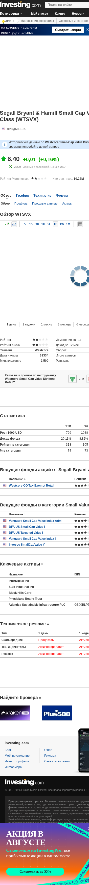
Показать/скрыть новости (80, 224)
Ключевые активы (20, 564)
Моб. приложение (17, 755)
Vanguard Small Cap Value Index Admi (35, 521)
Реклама (50, 755)
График (22, 195)
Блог (8, 750)
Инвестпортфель (17, 761)
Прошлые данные (45, 203)
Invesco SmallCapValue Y (27, 544)
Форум (62, 195)
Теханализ (42, 195)
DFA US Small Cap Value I (27, 527)
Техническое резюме (23, 623)
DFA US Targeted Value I (26, 532)
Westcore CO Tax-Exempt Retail (31, 485)
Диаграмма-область (14, 224)
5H (49, 224)
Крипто (60, 13)
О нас (48, 750)
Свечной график (7, 224)
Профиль (20, 203)
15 (31, 224)
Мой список (39, 13)
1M (68, 224)
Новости (78, 13)
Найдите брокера (19, 697)
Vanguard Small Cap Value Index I (32, 538)
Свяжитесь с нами (57, 761)
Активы (67, 203)
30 (37, 224)
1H (43, 224)
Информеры (13, 767)
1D (56, 224)
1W (62, 224)
